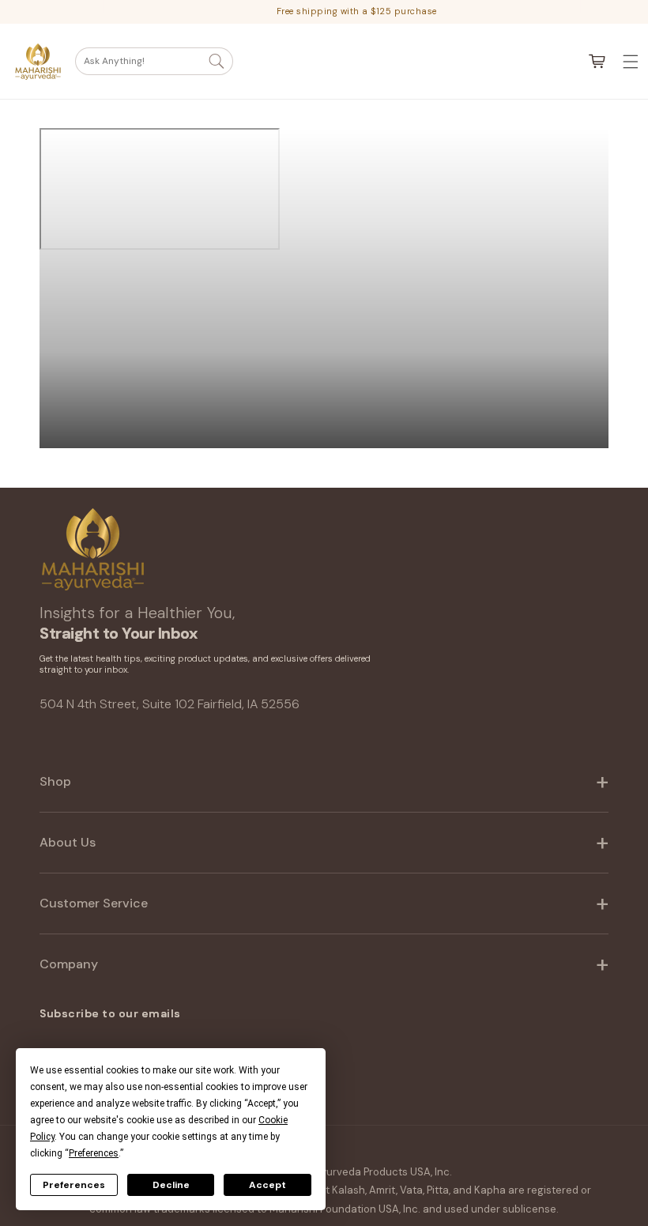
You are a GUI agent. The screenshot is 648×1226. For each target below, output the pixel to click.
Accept (267, 1185)
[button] (154, 61)
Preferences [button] (94, 1153)
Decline (171, 1185)
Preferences (74, 1185)
